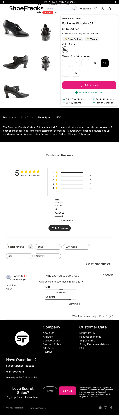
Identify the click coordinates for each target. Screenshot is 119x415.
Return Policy (87, 332)
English (87, 8)
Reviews (47, 351)
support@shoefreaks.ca (20, 365)
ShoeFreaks (18, 408)
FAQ (81, 348)
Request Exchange (90, 336)
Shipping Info (87, 340)
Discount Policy (52, 344)
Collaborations (51, 340)
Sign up (67, 390)
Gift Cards (48, 348)
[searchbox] (16, 246)
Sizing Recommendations (94, 344)
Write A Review (59, 228)
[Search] (73, 9)
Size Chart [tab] (27, 117)
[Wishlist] (95, 8)
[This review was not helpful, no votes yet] (110, 316)
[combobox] (85, 8)
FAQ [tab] (58, 117)
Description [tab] (9, 117)
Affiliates (48, 336)
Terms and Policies (37, 408)
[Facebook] (100, 408)
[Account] (102, 8)
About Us (48, 332)
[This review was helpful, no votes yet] (104, 316)
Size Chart (85, 56)
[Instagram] (105, 408)
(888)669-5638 (15, 371)
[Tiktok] (111, 408)
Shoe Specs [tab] (45, 117)
